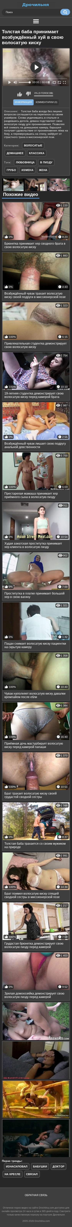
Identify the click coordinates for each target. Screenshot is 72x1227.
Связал (32, 1174)
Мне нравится (19, 93)
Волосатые (33, 145)
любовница (25, 162)
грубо (11, 170)
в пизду (46, 162)
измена (27, 170)
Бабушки (40, 1166)
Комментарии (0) (46, 102)
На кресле (13, 1174)
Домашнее (15, 153)
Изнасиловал (16, 1166)
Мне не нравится (28, 93)
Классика (36, 153)
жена (43, 170)
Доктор (58, 1166)
